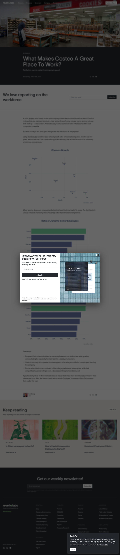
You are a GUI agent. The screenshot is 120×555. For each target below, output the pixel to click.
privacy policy (24, 300)
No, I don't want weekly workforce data (34, 279)
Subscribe (39, 275)
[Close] (98, 255)
